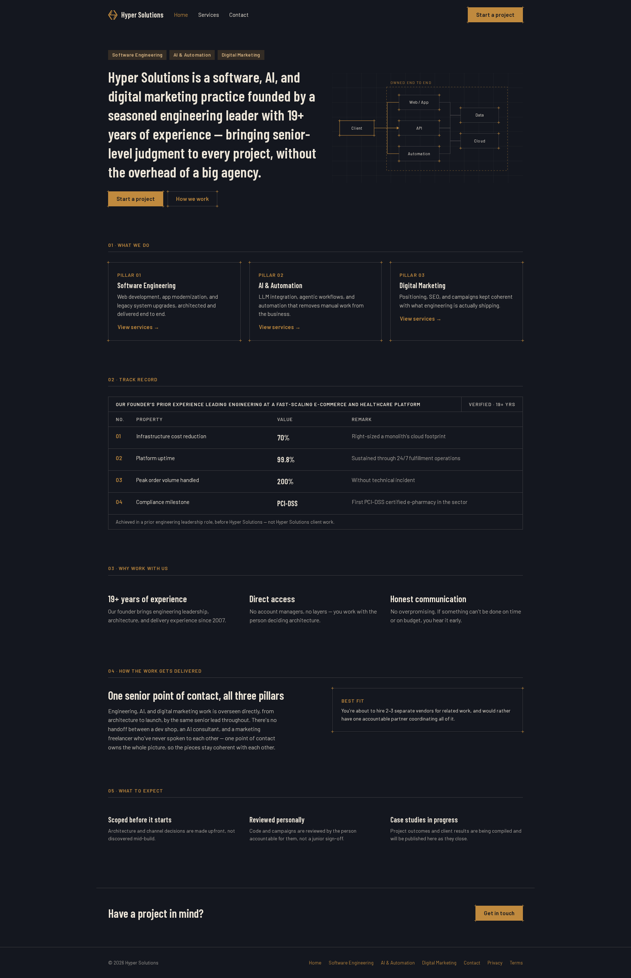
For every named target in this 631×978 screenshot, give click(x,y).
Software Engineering (351, 963)
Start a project (495, 14)
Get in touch (499, 913)
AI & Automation (398, 963)
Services (208, 14)
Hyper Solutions (142, 14)
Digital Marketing (439, 963)
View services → (138, 327)
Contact (239, 14)
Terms (516, 963)
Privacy (494, 963)
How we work (192, 198)
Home (181, 14)
